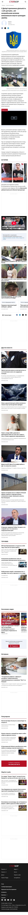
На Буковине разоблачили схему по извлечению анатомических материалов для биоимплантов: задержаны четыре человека (14, 560)
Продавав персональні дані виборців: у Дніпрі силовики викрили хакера (9, 306)
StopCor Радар (4, 877)
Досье (2, 875)
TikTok (4, 239)
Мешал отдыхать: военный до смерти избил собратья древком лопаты (13, 734)
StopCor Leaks (6, 772)
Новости (3, 872)
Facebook (9, 238)
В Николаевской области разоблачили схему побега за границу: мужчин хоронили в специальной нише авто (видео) (14, 748)
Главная (3, 5)
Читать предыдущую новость (8, 302)
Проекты (3, 869)
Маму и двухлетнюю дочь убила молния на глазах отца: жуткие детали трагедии (13, 404)
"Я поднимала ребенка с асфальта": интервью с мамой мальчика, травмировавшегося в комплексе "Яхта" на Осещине (13, 679)
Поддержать (15, 646)
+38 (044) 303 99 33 (14, 764)
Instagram (21, 238)
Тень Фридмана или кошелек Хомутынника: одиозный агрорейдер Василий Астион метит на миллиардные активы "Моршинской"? (13, 791)
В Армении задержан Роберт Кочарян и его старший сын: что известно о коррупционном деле (13, 528)
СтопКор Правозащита (6, 886)
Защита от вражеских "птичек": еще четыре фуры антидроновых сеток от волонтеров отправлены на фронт (10, 629)
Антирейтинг (17, 877)
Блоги (15, 872)
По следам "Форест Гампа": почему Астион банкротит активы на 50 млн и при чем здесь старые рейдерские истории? (14, 778)
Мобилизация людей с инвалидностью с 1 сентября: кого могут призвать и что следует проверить (14, 573)
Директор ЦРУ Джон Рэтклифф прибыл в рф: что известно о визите (13, 465)
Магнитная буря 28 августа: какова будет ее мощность (13, 721)
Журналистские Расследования (8, 889)
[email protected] (13, 909)
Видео (15, 869)
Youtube (13, 238)
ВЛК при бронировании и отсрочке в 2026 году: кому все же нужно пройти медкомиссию (13, 547)
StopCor (10, 21)
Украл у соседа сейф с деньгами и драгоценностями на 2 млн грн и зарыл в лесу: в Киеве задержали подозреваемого (13, 434)
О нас (2, 884)
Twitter (16, 238)
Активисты (3, 892)
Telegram (5, 238)
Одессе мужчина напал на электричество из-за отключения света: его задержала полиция (13, 371)
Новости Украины (10, 5)
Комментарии (7, 315)
